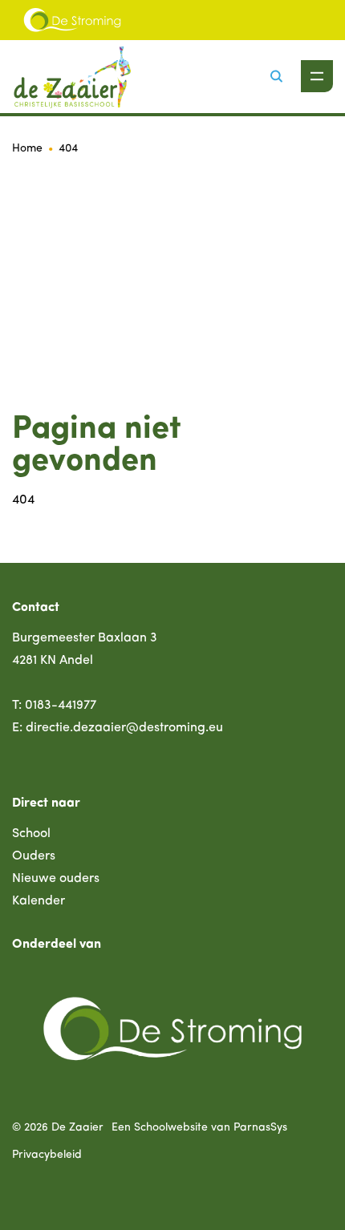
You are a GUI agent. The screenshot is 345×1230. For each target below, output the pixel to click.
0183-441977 (60, 705)
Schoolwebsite (171, 1128)
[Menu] (317, 76)
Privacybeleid (47, 1155)
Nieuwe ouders (55, 878)
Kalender (38, 901)
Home (27, 149)
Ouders (33, 856)
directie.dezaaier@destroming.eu (124, 728)
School (31, 833)
